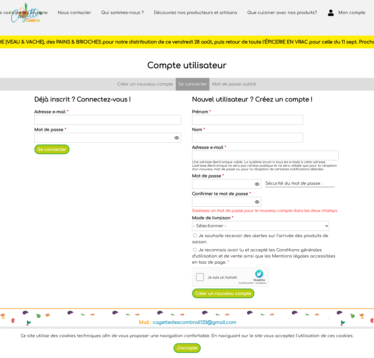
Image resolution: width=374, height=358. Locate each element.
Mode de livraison (212, 218)
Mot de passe (50, 129)
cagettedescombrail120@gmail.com (194, 322)
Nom (198, 129)
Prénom (201, 112)
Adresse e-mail (51, 112)
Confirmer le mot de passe (221, 194)
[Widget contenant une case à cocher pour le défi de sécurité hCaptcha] (230, 277)
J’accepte (187, 348)
